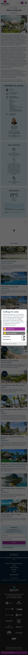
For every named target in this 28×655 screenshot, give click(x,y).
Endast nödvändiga (12, 333)
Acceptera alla (10, 329)
